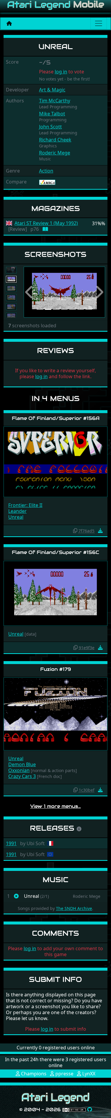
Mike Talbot (52, 113)
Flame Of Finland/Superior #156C (55, 552)
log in (61, 71)
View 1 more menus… (55, 806)
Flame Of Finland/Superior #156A (55, 418)
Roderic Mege (54, 152)
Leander (17, 511)
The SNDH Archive (74, 908)
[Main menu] (98, 23)
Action (46, 170)
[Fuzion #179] (55, 714)
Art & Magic (52, 89)
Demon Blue (22, 764)
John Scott (50, 126)
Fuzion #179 (55, 669)
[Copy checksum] (75, 530)
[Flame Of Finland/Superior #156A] (55, 461)
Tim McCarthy (54, 100)
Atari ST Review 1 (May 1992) (46, 223)
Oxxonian (19, 770)
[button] (30, 292)
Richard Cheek (55, 139)
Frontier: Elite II (25, 505)
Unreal (15, 517)
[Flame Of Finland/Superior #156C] (55, 593)
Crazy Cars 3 (22, 776)
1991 (11, 843)
